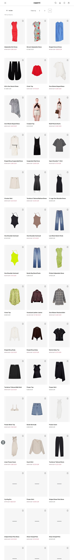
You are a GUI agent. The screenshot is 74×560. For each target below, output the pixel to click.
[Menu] (5, 3)
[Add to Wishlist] (22, 21)
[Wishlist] (64, 3)
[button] (55, 3)
